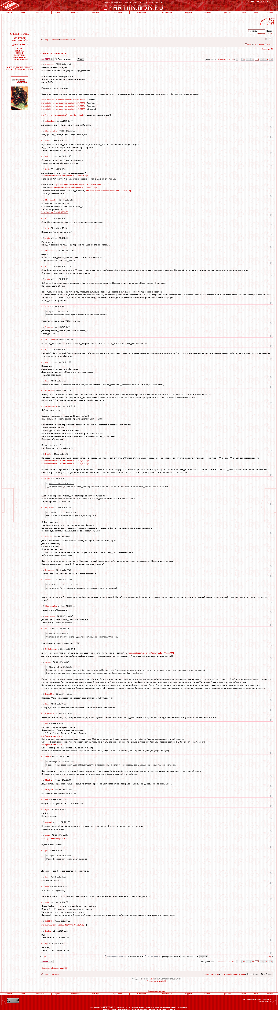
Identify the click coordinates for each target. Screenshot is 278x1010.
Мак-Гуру (49, 780)
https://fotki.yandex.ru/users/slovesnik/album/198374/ (63, 103)
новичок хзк (50, 616)
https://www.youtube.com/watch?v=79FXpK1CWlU (62, 925)
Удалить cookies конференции (233, 974)
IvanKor (48, 454)
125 (266, 59)
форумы (188, 12)
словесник (49, 64)
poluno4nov (50, 121)
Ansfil (47, 478)
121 (247, 59)
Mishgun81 (49, 790)
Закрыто (43, 58)
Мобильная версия (266, 38)
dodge (47, 835)
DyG (47, 169)
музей (256, 12)
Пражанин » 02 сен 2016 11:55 (61, 311)
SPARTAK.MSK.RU (107, 1007)
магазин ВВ (141, 12)
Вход (269, 44)
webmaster (267, 999)
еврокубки (75, 12)
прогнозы (207, 12)
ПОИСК (19, 53)
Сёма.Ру (268, 1002)
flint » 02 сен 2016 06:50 (59, 634)
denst (47, 887)
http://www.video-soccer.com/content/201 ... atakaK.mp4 (77, 185)
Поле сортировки (152, 956)
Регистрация (259, 44)
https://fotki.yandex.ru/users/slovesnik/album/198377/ (63, 109)
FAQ (249, 44)
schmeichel (49, 580)
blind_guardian (51, 131)
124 (261, 59)
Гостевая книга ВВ (68, 39)
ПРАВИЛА (19, 51)
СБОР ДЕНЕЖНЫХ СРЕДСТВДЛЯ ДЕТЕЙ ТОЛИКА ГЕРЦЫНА (19, 68)
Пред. (44, 956)
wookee (48, 629)
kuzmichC (49, 156)
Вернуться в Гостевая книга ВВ (54, 968)
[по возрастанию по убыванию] (195, 956)
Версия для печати (269, 38)
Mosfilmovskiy (51, 251)
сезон (23, 12)
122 (252, 59)
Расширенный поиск (264, 33)
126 (270, 59)
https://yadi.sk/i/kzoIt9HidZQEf (54, 212)
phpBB (151, 979)
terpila (47, 238)
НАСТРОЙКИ (19, 55)
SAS (47, 877)
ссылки (270, 12)
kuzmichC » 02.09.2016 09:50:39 (62, 513)
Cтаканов (49, 327)
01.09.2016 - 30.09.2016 (53, 53)
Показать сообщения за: (116, 956)
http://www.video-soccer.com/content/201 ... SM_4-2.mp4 (65, 461)
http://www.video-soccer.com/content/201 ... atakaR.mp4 (109, 191)
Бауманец (49, 508)
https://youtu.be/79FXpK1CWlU (54, 839)
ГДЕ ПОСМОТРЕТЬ (19, 45)
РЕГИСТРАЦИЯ (19, 57)
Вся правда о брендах (156, 991)
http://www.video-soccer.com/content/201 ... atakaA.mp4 (64, 176)
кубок (57, 12)
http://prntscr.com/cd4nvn (51, 736)
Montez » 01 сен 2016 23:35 (60, 667)
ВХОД (19, 49)
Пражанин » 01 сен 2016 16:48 (61, 483)
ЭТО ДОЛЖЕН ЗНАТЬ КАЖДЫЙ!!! (19, 39)
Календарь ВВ (267, 49)
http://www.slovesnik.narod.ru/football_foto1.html (62, 115)
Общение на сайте (51, 39)
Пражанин (49, 218)
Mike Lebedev (51, 200)
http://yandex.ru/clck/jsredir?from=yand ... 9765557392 (151, 653)
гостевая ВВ (167, 12)
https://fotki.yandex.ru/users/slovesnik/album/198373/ (63, 100)
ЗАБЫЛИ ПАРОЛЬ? (19, 60)
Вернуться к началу (270, 117)
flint (47, 381)
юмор (244, 12)
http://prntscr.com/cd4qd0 (51, 745)
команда (95, 12)
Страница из (225, 59)
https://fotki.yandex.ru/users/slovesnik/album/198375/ (63, 106)
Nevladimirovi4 (51, 649)
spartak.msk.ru (173, 1007)
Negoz (47, 902)
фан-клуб (227, 12)
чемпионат (40, 12)
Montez (48, 757)
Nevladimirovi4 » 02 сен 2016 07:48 (63, 585)
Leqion (48, 931)
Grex (47, 141)
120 (243, 59)
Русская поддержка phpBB (156, 981)
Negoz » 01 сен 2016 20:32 (60, 855)
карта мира (117, 12)
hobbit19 (48, 921)
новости (9, 12)
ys (46, 851)
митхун (48, 662)
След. (269, 956)
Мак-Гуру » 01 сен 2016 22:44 (61, 762)
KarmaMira (49, 694)
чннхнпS (48, 822)
